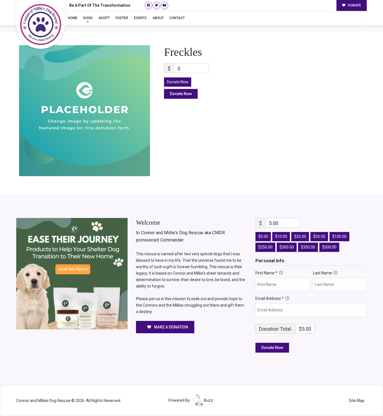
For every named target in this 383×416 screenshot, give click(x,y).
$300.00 (287, 247)
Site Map (356, 400)
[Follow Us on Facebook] (148, 5)
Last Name (323, 273)
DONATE (354, 5)
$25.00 (300, 236)
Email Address (269, 298)
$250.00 (265, 247)
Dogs (88, 18)
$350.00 (308, 247)
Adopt (104, 18)
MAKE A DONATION (170, 327)
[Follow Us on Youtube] (164, 5)
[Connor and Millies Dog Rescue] (41, 24)
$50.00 (319, 236)
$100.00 (339, 236)
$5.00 (263, 236)
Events (140, 18)
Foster (122, 18)
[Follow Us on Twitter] (156, 5)
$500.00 (329, 247)
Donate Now (177, 82)
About (158, 18)
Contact (177, 18)
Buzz (208, 400)
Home (72, 18)
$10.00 (281, 236)
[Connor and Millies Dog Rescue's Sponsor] (72, 273)
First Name (266, 273)
